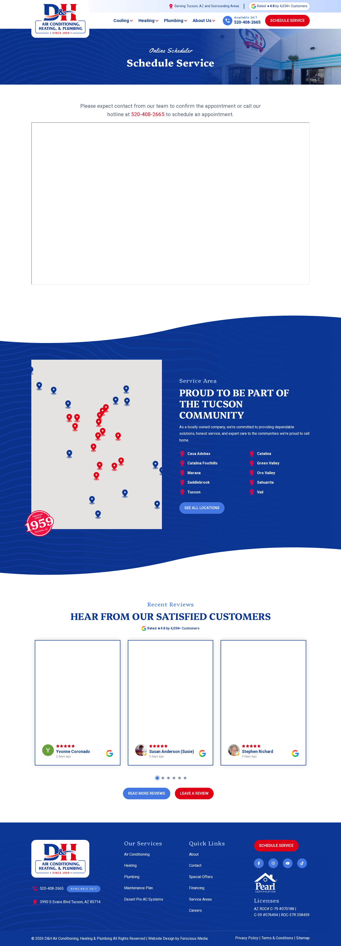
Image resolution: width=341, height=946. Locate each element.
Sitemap (303, 938)
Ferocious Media (194, 938)
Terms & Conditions (277, 938)
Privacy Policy (246, 938)
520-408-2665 (147, 114)
